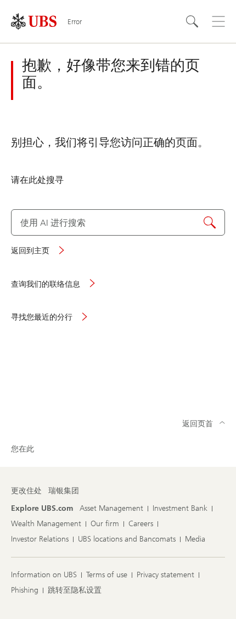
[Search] (192, 21)
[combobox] (118, 222)
